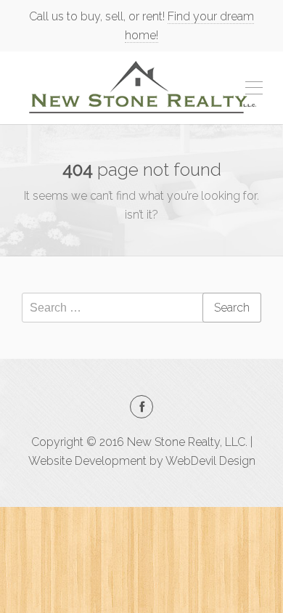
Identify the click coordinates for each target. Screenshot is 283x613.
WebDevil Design (210, 461)
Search (232, 307)
